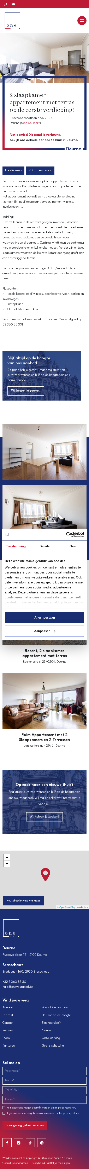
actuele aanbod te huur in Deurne (51, 140)
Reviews (7, 1030)
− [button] (7, 863)
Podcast (7, 1015)
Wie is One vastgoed (55, 1007)
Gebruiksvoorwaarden (15, 1163)
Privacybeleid (37, 1163)
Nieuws (47, 1030)
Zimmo (68, 1158)
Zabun (57, 1158)
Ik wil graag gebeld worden (25, 1125)
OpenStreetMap (67, 907)
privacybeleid (70, 1113)
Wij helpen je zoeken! (26, 390)
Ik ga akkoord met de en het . (43, 1113)
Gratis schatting (53, 1045)
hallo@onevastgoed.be (17, 987)
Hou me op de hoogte (56, 1015)
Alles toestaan (44, 617)
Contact (7, 1023)
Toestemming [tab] (16, 546)
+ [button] (7, 857)
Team (6, 1038)
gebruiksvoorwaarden (42, 1113)
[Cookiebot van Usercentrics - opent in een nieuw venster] (66, 534)
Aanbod (7, 1007)
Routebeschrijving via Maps (23, 900)
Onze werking (51, 1038)
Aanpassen (42, 631)
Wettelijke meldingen (58, 1163)
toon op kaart (30, 123)
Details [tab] (45, 546)
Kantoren (8, 1045)
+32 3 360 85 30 (14, 982)
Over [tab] (73, 546)
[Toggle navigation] (82, 20)
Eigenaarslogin (51, 1023)
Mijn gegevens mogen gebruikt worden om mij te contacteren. (41, 1107)
